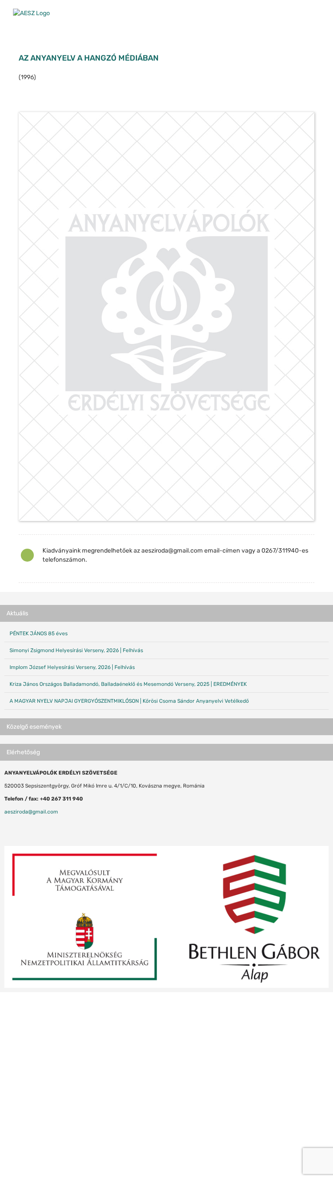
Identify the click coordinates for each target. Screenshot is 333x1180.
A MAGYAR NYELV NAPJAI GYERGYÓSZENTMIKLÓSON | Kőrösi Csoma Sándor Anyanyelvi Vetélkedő (129, 701)
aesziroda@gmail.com (31, 812)
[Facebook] (7, 827)
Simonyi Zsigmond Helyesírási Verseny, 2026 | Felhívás (76, 650)
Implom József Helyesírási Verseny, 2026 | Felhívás (72, 667)
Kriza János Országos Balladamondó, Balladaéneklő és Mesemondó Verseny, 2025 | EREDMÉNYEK (128, 684)
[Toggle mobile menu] (316, 13)
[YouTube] (18, 827)
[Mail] (29, 827)
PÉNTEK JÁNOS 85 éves (39, 633)
